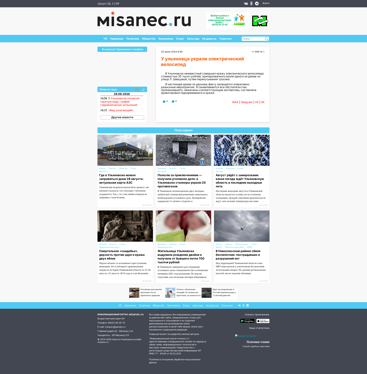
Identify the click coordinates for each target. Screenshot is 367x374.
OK (262, 102)
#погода (219, 171)
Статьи (133, 168)
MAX (235, 102)
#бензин (102, 171)
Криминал (116, 38)
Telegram (247, 102)
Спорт (180, 38)
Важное (102, 168)
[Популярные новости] (142, 89)
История (102, 244)
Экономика (165, 38)
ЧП (105, 38)
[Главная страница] (144, 17)
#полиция (162, 171)
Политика (132, 38)
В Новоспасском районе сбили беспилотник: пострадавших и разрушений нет (238, 254)
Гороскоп (225, 38)
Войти (266, 3)
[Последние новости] (136, 89)
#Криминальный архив (109, 247)
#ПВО (249, 247)
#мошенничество (165, 247)
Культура (193, 38)
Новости (112, 168)
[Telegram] (257, 4)
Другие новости (122, 117)
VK (256, 102)
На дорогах (209, 38)
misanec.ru (103, 342)
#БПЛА (219, 247)
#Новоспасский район (234, 247)
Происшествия (241, 244)
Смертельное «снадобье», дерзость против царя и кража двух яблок (122, 254)
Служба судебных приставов (256, 346)
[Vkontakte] (246, 4)
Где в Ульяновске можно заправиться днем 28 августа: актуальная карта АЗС (121, 178)
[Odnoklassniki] (251, 4)
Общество (149, 38)
